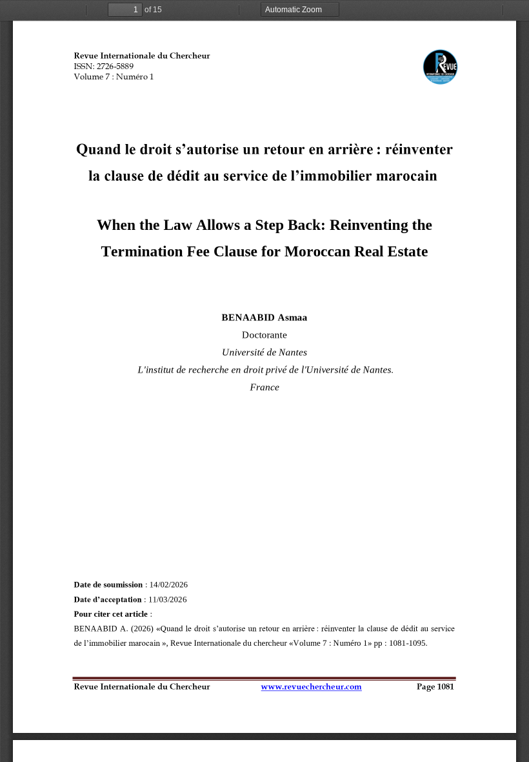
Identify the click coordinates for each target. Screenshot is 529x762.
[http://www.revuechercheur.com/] (311, 684)
